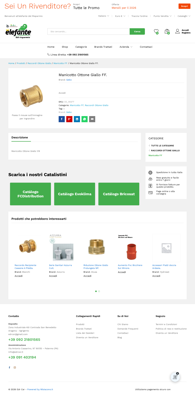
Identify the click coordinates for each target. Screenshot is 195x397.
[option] (28, 258)
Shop (65, 47)
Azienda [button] (124, 47)
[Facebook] (9, 367)
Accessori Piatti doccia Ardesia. (164, 266)
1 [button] (96, 291)
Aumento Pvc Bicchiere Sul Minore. (130, 266)
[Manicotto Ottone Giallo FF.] (62, 119)
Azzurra (61, 272)
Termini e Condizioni (166, 324)
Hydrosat (164, 272)
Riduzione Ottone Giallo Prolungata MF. (95, 266)
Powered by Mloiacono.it (40, 389)
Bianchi (26, 272)
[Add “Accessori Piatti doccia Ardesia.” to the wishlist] (169, 258)
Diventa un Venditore (87, 337)
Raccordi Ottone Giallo (96, 105)
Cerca (137, 31)
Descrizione (19, 137)
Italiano (102, 16)
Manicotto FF (76, 105)
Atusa (94, 272)
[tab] (21, 139)
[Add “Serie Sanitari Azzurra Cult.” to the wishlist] (66, 258)
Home (50, 47)
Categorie (81, 47)
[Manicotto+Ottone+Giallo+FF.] (77, 119)
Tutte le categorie (162, 145)
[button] (38, 258)
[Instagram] (15, 368)
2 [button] (99, 291)
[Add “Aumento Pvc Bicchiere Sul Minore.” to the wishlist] (135, 258)
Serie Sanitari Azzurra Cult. (60, 266)
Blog (119, 337)
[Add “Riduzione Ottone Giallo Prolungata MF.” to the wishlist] (100, 258)
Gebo (69, 80)
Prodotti (80, 324)
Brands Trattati (103, 47)
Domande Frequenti (127, 328)
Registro (186, 32)
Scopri (184, 6)
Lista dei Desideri (85, 333)
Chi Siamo (122, 324)
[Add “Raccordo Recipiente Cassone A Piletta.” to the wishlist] (31, 258)
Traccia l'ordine (139, 16)
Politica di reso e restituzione (171, 328)
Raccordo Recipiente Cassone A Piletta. (25, 266)
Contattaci (146, 47)
